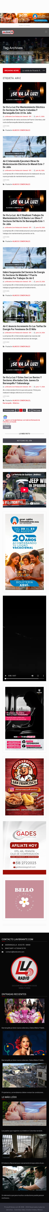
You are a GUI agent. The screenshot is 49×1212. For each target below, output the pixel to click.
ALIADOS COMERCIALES (15, 99)
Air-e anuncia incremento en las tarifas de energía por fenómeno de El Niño (24, 328)
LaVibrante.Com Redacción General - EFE (18, 116)
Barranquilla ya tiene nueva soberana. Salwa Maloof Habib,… (23, 1060)
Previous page (9, 410)
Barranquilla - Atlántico (11, 403)
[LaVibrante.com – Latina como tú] (8, 32)
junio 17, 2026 (40, 387)
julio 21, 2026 (40, 116)
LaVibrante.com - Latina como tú (15, 53)
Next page (37, 410)
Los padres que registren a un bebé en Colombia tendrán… (22, 1131)
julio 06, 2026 (40, 170)
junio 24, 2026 (40, 332)
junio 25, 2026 (40, 281)
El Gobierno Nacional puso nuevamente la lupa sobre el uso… (23, 1163)
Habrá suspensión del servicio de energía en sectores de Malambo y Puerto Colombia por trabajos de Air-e (24, 275)
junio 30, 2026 (40, 227)
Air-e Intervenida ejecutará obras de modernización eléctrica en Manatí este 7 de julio (23, 164)
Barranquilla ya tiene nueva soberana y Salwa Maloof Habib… (23, 1028)
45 (30, 410)
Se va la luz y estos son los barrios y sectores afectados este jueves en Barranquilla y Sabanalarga (22, 380)
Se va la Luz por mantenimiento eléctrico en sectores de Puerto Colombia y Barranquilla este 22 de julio (24, 110)
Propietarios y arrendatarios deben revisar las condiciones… (23, 1092)
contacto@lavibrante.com (15, 952)
